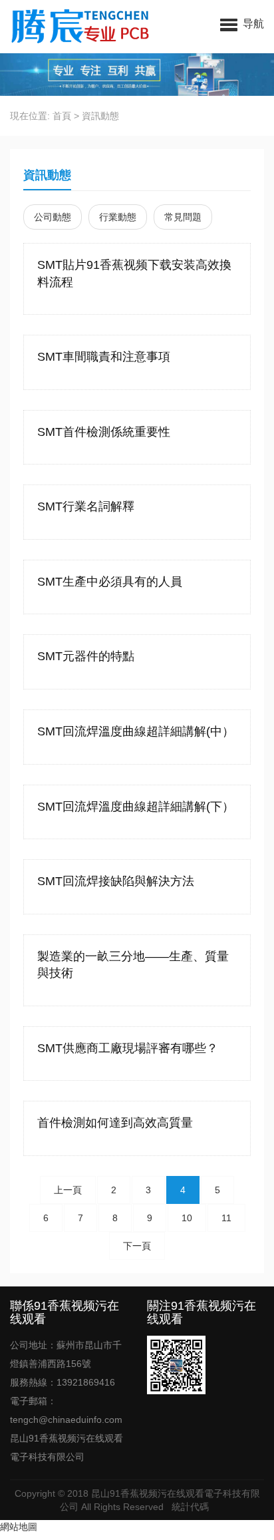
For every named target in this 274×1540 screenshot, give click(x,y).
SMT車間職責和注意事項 (103, 356)
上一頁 (68, 1190)
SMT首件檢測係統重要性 (103, 432)
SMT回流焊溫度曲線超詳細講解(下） (135, 806)
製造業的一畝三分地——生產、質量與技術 (133, 965)
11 (226, 1218)
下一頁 (137, 1246)
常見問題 (183, 217)
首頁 (62, 115)
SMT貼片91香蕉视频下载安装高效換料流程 (134, 273)
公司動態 (52, 217)
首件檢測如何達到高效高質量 (115, 1122)
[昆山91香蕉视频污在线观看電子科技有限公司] (81, 27)
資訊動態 (100, 115)
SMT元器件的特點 (85, 656)
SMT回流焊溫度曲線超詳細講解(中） (135, 731)
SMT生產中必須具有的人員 (109, 581)
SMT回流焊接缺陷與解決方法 (115, 881)
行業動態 (117, 217)
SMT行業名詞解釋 (85, 506)
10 (187, 1218)
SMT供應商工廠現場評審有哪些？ (127, 1048)
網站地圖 (18, 1526)
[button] (242, 23)
